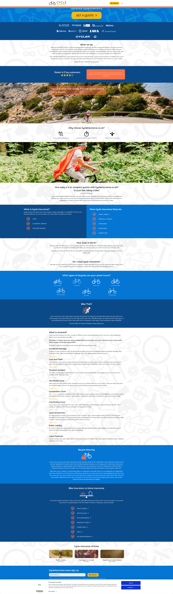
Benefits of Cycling (61, 560)
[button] (91, 508)
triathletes (54, 394)
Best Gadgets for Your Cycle (86, 560)
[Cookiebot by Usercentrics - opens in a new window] (39, 591)
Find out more (53, 356)
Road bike (77, 285)
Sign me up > (93, 575)
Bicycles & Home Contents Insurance (112, 560)
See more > (61, 561)
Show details (52, 591)
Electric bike (57, 285)
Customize (130, 587)
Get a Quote (114, 3)
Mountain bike (61, 294)
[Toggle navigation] (122, 3)
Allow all (131, 583)
